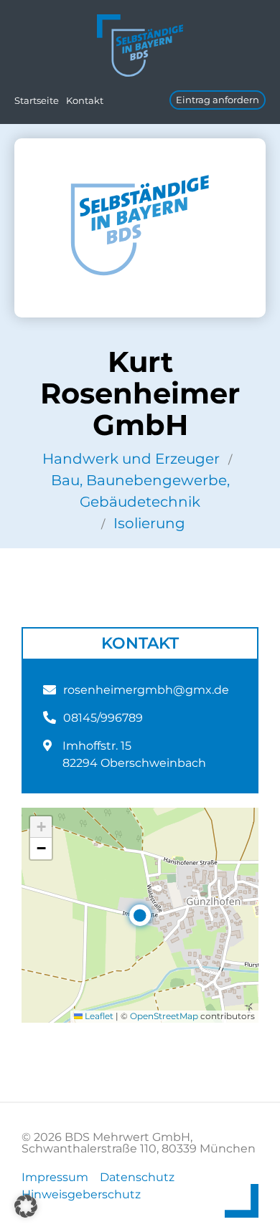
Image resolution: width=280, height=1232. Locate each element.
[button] (140, 915)
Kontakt (84, 100)
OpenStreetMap (164, 1016)
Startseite (36, 100)
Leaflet (98, 1016)
